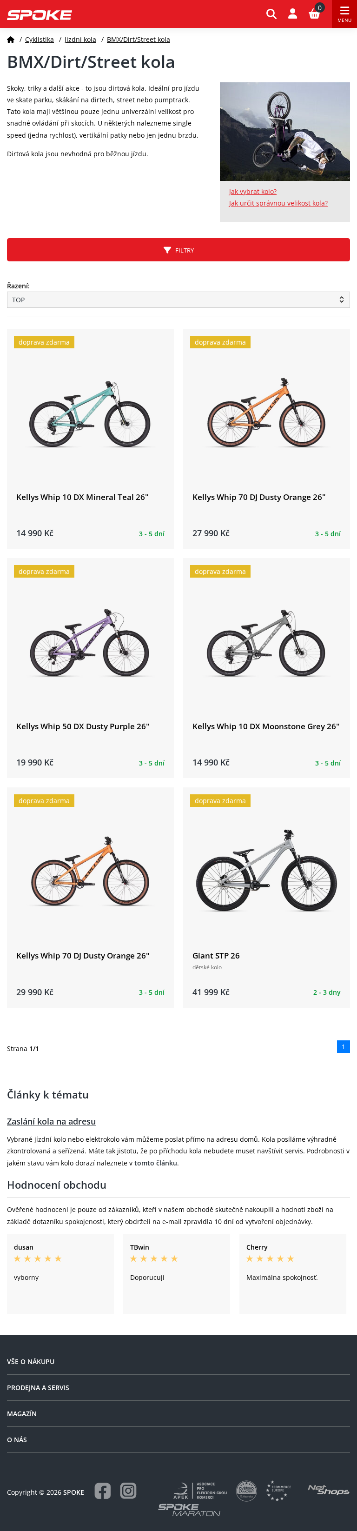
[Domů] (10, 39)
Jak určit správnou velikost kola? (278, 203)
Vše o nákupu (30, 1361)
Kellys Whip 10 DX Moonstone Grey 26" (265, 726)
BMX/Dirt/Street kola (138, 39)
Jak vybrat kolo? (253, 191)
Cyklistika (39, 39)
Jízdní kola (80, 39)
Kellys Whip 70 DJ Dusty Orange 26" (258, 497)
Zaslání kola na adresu (51, 1121)
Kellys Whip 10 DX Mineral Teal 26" (82, 497)
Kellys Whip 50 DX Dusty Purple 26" (82, 726)
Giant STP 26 (216, 955)
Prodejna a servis (38, 1387)
